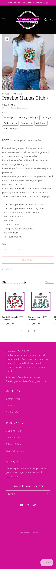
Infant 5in (46, 118)
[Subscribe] (46, 494)
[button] (3, 20)
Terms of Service (15, 451)
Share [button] (9, 269)
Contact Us (12, 412)
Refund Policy (13, 437)
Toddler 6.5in (10, 123)
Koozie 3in (9, 118)
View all (49, 282)
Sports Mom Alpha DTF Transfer (12, 318)
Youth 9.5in (26, 123)
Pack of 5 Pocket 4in (28, 118)
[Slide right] (34, 331)
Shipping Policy (14, 431)
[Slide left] (21, 331)
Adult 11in (41, 123)
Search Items (13, 399)
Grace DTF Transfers (31, 532)
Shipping (5, 108)
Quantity (6, 244)
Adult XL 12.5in (11, 129)
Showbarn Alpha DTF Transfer (37, 318)
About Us (11, 405)
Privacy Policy (13, 444)
